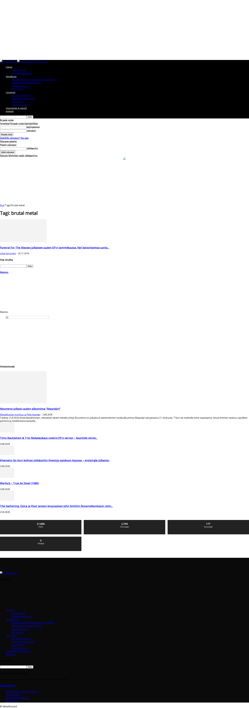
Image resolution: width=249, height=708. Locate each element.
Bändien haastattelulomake (26, 82)
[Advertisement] (124, 182)
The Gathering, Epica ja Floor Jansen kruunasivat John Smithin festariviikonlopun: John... (56, 506)
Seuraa (125, 521)
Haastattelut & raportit (16, 108)
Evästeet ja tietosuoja (17, 697)
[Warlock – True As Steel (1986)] (7, 477)
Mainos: (4, 272)
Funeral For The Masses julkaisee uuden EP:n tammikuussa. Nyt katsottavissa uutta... (54, 247)
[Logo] (8, 61)
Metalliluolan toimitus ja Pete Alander (20, 414)
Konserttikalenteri (21, 73)
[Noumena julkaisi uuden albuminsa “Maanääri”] (23, 402)
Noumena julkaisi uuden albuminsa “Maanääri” (30, 408)
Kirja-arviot (18, 101)
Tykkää (41, 521)
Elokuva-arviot (19, 105)
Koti (2, 205)
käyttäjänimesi (33, 127)
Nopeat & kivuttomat (23, 98)
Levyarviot (10, 92)
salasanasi (31, 130)
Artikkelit (10, 111)
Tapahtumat (18, 70)
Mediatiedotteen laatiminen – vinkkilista (33, 79)
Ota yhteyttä (12, 694)
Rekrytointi (17, 89)
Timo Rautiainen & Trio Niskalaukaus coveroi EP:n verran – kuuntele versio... (49, 438)
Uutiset (9, 67)
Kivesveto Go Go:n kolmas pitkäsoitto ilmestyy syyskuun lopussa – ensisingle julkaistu (54, 460)
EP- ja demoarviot (21, 95)
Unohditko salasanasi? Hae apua (14, 138)
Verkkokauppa (20, 86)
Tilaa (41, 538)
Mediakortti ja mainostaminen (22, 691)
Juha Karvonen (8, 253)
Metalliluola (11, 76)
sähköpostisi (32, 148)
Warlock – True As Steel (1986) (19, 483)
